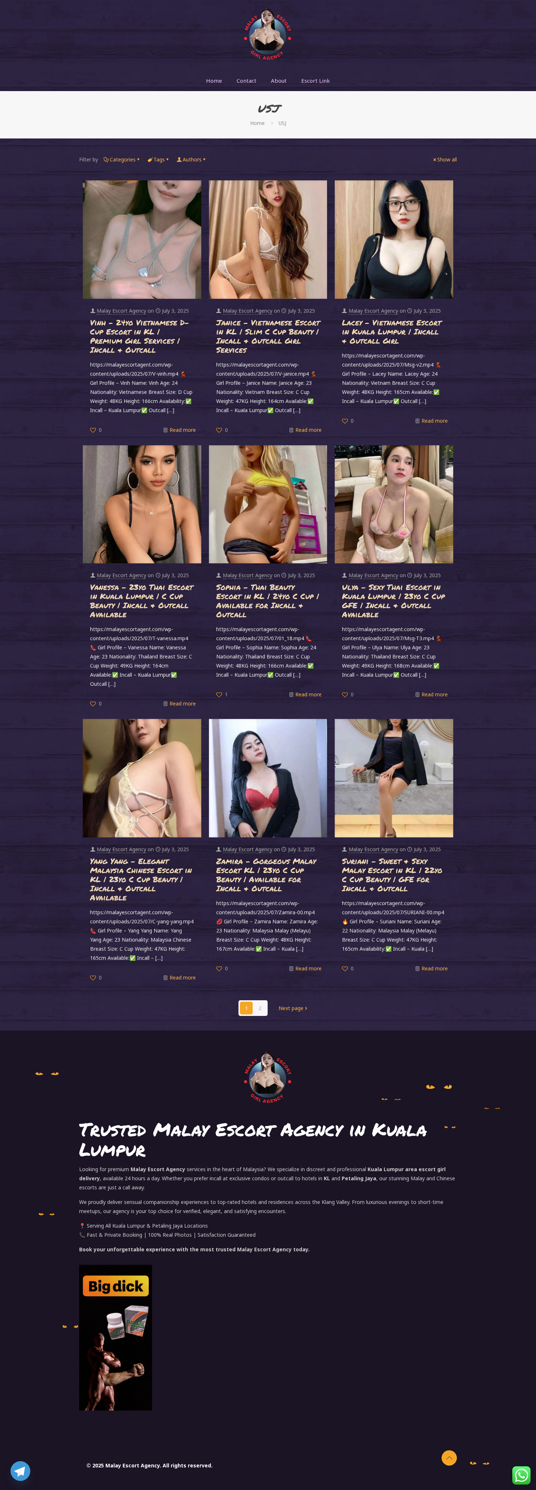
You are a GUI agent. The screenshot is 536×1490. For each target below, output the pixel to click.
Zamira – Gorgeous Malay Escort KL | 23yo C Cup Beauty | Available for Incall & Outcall (266, 875)
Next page (291, 1008)
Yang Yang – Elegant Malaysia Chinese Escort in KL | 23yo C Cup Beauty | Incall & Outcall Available (141, 879)
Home (257, 123)
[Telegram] (20, 1471)
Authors (192, 159)
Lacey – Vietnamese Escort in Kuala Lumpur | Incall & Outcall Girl (391, 331)
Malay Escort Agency (121, 310)
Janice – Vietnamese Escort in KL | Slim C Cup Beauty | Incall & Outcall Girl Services (268, 336)
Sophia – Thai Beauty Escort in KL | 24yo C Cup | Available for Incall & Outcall (267, 601)
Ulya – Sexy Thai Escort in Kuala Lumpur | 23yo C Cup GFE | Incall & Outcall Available (393, 601)
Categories (123, 159)
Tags (159, 159)
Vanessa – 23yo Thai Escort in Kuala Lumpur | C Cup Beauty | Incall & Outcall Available (141, 601)
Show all (447, 159)
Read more (183, 429)
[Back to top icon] (449, 1458)
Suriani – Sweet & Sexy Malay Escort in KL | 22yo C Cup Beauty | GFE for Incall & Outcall (392, 875)
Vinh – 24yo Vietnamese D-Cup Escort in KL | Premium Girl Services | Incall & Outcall (139, 336)
